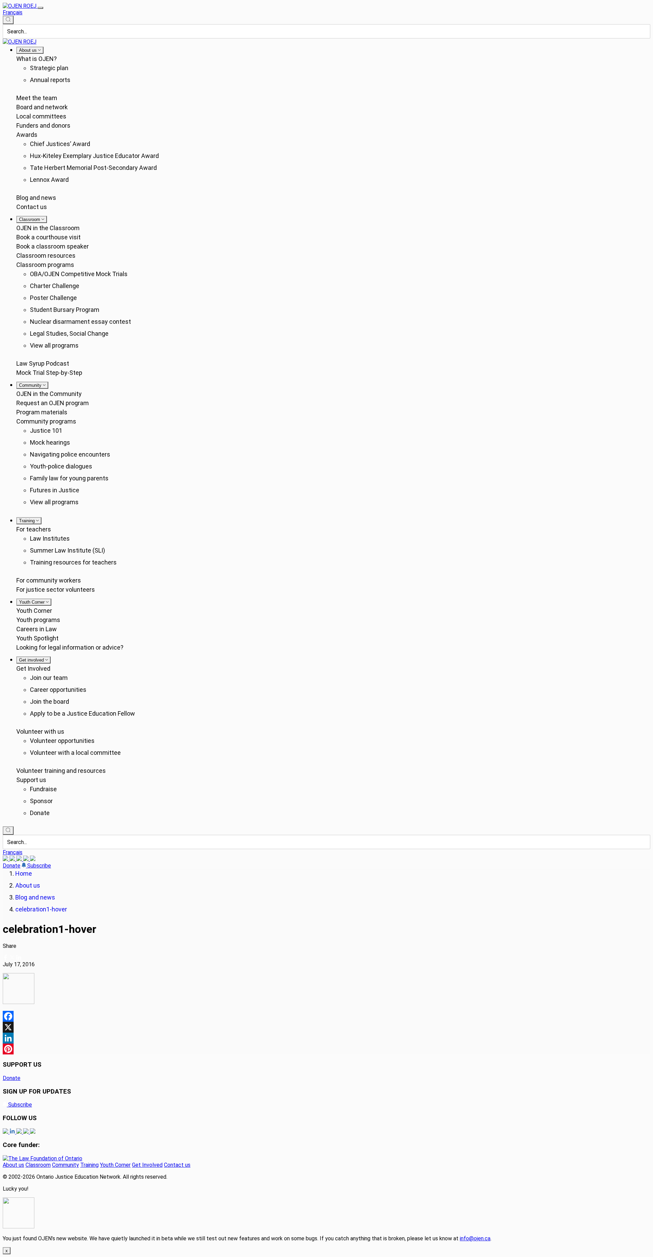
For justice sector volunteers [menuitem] (55, 589)
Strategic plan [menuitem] (49, 67)
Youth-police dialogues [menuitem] (61, 466)
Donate (11, 865)
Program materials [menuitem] (41, 412)
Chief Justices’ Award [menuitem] (60, 143)
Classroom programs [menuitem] (45, 264)
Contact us (177, 1165)
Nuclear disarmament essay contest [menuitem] (80, 321)
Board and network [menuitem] (42, 107)
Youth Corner (115, 1165)
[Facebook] (32, 859)
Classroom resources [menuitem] (46, 255)
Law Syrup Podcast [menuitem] (42, 363)
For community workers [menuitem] (48, 580)
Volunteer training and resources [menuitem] (61, 770)
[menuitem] (30, 50)
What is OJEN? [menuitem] (36, 58)
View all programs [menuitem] (54, 345)
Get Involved (147, 1165)
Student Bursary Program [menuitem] (64, 309)
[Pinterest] (326, 1049)
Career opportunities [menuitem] (58, 689)
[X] (26, 859)
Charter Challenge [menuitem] (54, 285)
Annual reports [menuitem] (50, 79)
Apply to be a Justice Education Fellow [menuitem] (82, 713)
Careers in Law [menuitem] (36, 629)
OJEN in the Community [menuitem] (49, 393)
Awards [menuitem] (26, 134)
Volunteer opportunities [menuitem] (62, 740)
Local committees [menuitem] (41, 116)
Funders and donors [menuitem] (43, 125)
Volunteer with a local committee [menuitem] (75, 752)
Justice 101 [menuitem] (46, 430)
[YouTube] (19, 859)
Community (65, 1165)
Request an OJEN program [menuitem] (52, 403)
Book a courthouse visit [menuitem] (48, 237)
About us (27, 885)
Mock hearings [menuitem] (50, 442)
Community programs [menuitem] (46, 421)
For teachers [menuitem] (33, 529)
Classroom (38, 1165)
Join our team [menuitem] (49, 677)
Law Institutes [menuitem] (50, 538)
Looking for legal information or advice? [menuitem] (69, 647)
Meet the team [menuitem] (36, 97)
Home (23, 873)
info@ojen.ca (475, 1238)
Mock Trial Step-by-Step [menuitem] (49, 372)
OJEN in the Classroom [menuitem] (48, 228)
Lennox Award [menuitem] (49, 179)
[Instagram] (6, 859)
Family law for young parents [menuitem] (69, 478)
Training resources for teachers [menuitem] (73, 562)
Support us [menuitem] (31, 779)
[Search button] (8, 20)
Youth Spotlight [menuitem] (37, 638)
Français (12, 12)
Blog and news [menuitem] (36, 197)
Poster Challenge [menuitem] (53, 297)
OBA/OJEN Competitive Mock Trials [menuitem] (79, 273)
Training (89, 1165)
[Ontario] (42, 1158)
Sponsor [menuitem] (41, 801)
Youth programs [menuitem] (38, 619)
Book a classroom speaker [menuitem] (52, 246)
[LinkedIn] (13, 859)
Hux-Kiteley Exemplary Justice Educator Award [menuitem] (94, 155)
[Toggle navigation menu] (40, 8)
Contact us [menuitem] (31, 206)
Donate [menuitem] (40, 812)
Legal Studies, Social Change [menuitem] (69, 333)
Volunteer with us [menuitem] (40, 731)
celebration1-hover (41, 909)
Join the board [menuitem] (49, 701)
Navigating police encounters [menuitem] (70, 454)
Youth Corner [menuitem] (34, 610)
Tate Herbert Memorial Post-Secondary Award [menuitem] (93, 167)
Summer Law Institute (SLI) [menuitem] (67, 550)
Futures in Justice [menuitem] (54, 490)
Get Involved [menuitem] (33, 668)
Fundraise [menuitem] (43, 789)
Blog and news (35, 897)
